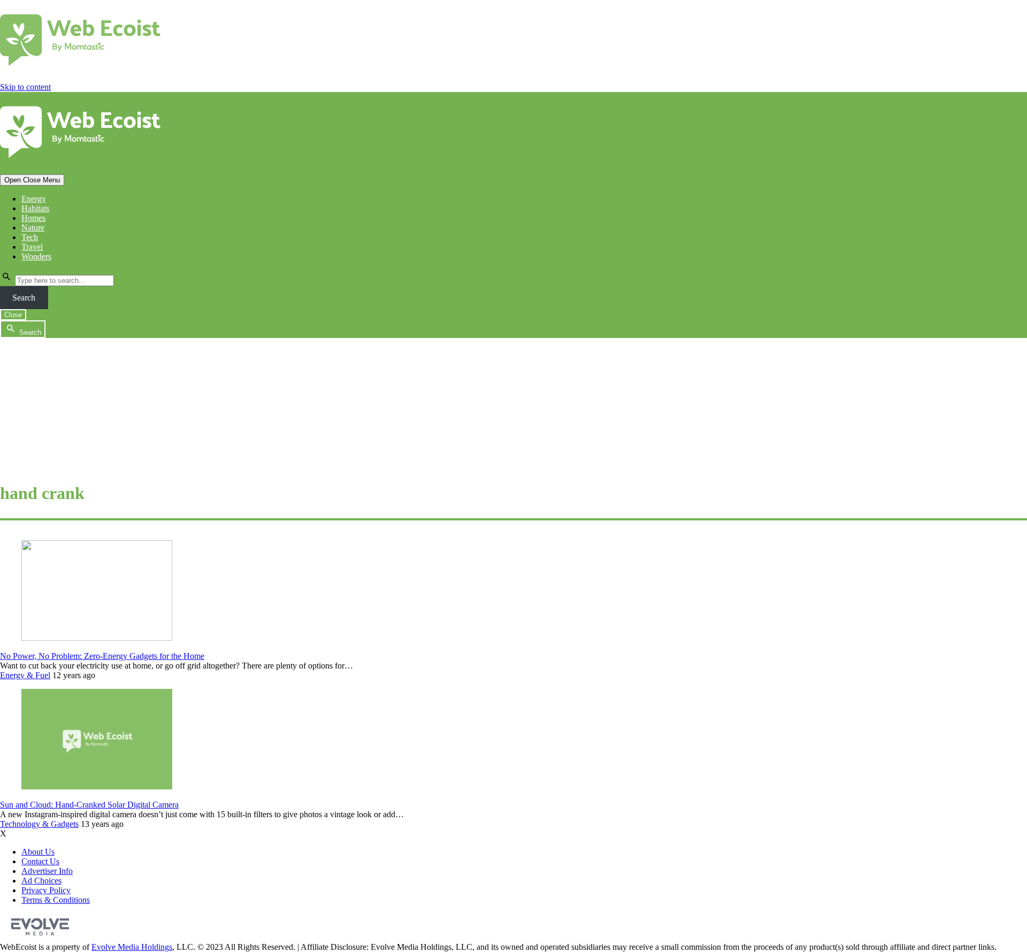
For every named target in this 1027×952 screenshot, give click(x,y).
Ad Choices (41, 880)
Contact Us (40, 861)
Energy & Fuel (25, 675)
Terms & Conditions (55, 899)
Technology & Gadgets (39, 823)
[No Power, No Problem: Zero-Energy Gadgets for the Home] (96, 637)
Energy (33, 198)
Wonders (36, 256)
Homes (33, 217)
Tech (29, 237)
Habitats (35, 208)
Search (23, 297)
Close (13, 315)
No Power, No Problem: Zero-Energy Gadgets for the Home (102, 656)
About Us (38, 851)
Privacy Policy (46, 890)
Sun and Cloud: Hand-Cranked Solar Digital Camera (89, 804)
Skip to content (25, 86)
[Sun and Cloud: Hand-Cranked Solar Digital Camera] (96, 786)
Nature (32, 227)
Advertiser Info (47, 871)
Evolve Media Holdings (131, 946)
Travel (32, 246)
